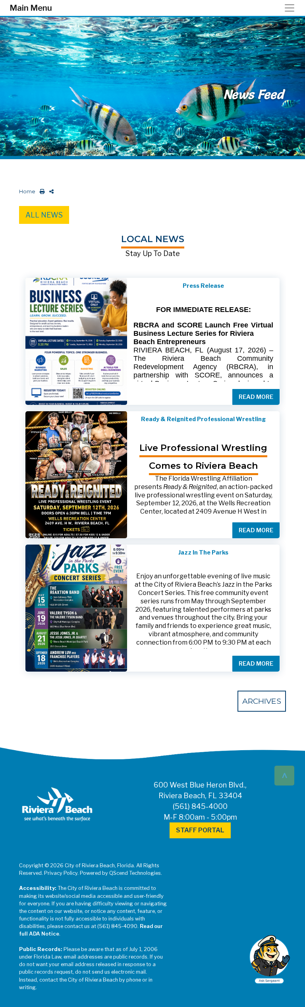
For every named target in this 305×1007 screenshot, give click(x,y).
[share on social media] (50, 191)
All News (44, 215)
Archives (261, 701)
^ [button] (285, 775)
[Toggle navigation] (292, 7)
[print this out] (41, 191)
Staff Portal (200, 830)
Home (27, 191)
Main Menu (31, 8)
